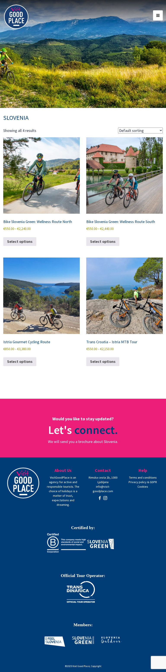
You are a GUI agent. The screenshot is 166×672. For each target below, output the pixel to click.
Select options (19, 241)
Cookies (142, 487)
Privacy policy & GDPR (143, 482)
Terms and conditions (143, 477)
